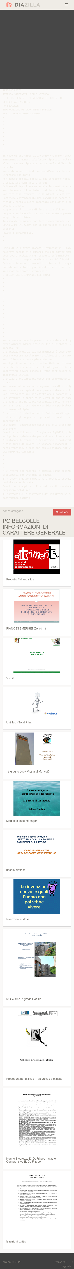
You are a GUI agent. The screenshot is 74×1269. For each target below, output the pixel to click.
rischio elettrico (16, 870)
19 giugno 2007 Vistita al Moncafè (28, 771)
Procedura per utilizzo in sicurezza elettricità (34, 1079)
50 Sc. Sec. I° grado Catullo (23, 999)
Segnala (66, 1266)
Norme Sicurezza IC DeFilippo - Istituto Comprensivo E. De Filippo (31, 1160)
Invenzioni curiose (17, 919)
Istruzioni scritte (16, 1241)
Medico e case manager (21, 821)
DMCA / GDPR (63, 1262)
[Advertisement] (37, 49)
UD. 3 (10, 678)
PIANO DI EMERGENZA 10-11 (26, 628)
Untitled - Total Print (18, 722)
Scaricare (62, 512)
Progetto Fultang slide (20, 579)
